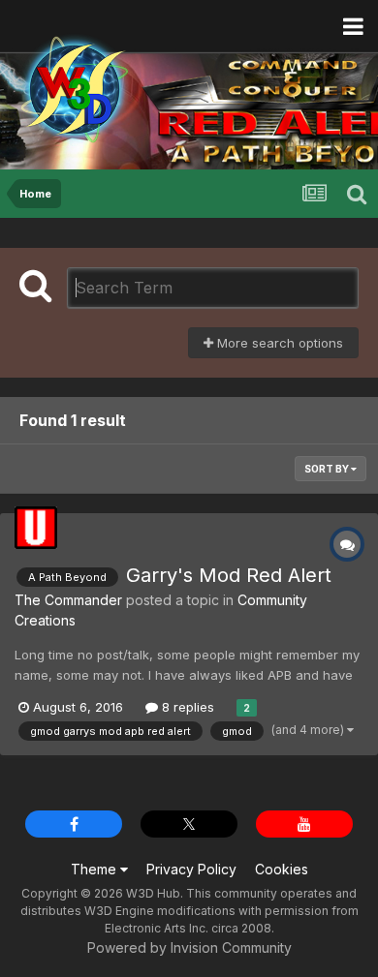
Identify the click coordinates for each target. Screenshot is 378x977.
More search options (278, 343)
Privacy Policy (191, 869)
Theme (95, 869)
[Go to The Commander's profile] (36, 527)
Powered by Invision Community (189, 947)
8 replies (186, 707)
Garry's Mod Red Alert (228, 575)
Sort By (327, 468)
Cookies (281, 869)
